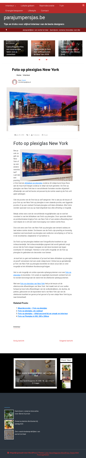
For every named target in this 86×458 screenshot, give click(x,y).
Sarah (24, 80)
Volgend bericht (66, 341)
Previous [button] (65, 360)
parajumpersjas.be (24, 17)
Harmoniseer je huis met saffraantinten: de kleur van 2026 (42, 52)
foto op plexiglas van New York (32, 284)
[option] (23, 30)
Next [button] (69, 360)
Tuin (61, 6)
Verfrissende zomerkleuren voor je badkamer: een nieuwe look (70, 51)
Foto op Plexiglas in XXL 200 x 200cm (33, 316)
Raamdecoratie (46, 6)
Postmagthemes (43, 455)
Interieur (9, 6)
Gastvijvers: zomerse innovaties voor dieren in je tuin (62, 30)
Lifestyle (32, 10)
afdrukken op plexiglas (33, 183)
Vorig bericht (18, 341)
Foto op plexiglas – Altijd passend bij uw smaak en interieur (43, 314)
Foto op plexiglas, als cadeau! (30, 311)
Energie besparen (14, 10)
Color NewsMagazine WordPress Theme (59, 453)
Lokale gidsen (27, 6)
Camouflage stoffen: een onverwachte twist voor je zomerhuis (15, 51)
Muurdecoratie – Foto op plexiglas (32, 308)
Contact (45, 10)
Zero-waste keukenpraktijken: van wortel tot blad (23, 30)
